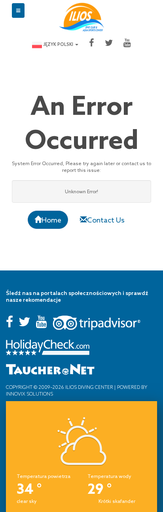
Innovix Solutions (29, 394)
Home (51, 220)
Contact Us (106, 220)
